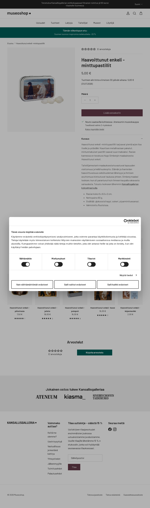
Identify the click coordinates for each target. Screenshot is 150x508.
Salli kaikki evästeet (117, 284)
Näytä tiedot (126, 275)
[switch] (58, 264)
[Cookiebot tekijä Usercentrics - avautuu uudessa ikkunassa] (126, 221)
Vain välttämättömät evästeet (32, 284)
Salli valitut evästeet (75, 284)
